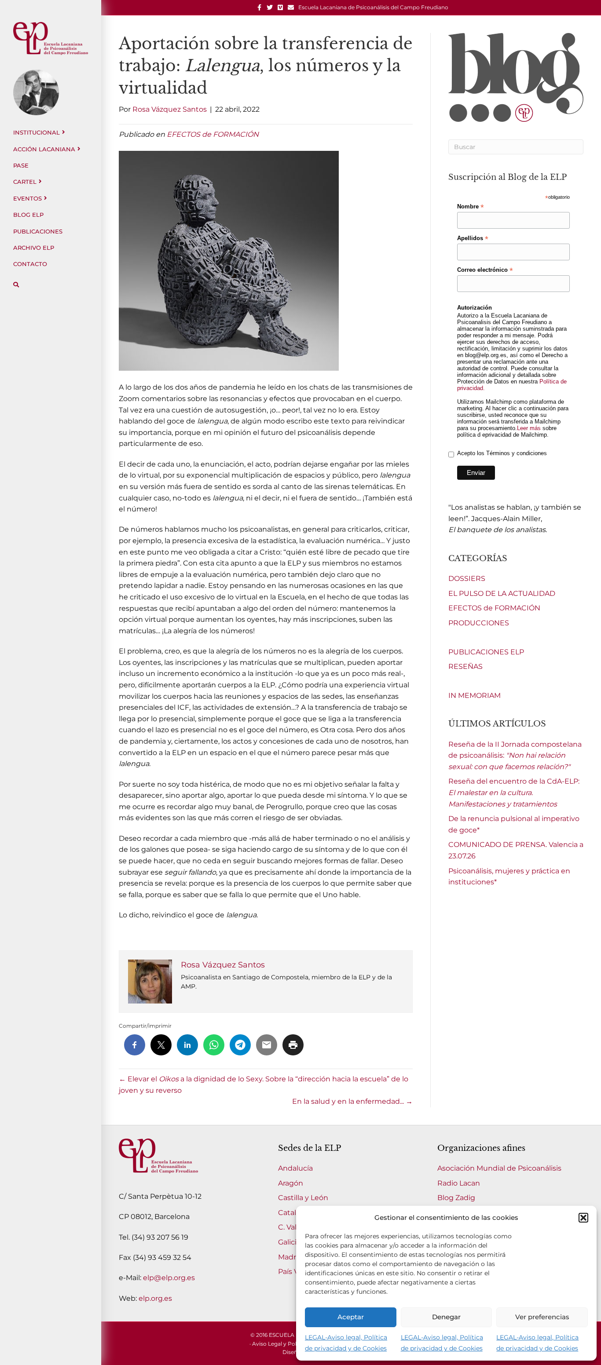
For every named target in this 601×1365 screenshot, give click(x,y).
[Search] (16, 285)
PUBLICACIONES (37, 231)
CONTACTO (30, 263)
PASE (21, 165)
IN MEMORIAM (474, 695)
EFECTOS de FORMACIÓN (213, 134)
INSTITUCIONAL (36, 132)
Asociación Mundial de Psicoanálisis (499, 1168)
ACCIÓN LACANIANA (44, 149)
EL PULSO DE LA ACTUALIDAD (501, 593)
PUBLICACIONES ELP (486, 652)
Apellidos (472, 238)
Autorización (474, 307)
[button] (583, 1217)
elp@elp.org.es (169, 1278)
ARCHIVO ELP (33, 247)
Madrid (290, 1257)
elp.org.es (155, 1298)
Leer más (529, 428)
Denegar (446, 1317)
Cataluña (294, 1212)
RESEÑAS (465, 666)
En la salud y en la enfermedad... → (352, 1101)
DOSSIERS (466, 578)
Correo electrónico (485, 270)
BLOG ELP (28, 214)
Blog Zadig (456, 1197)
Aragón (290, 1183)
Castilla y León (303, 1197)
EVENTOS (27, 198)
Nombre (470, 207)
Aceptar (350, 1317)
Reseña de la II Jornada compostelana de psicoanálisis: (515, 755)
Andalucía (295, 1168)
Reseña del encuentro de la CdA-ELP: (513, 792)
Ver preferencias (542, 1317)
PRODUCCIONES (478, 623)
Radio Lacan (458, 1183)
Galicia (289, 1242)
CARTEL (25, 181)
